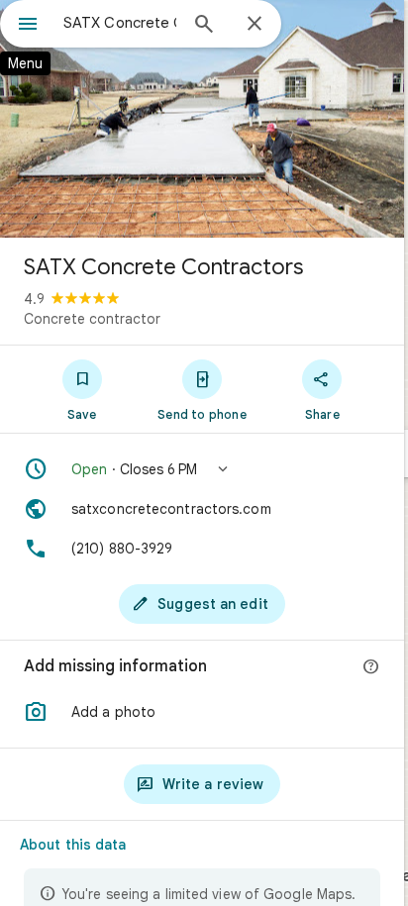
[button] (202, 469)
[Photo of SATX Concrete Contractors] (202, 119)
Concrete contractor (92, 319)
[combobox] (119, 23)
